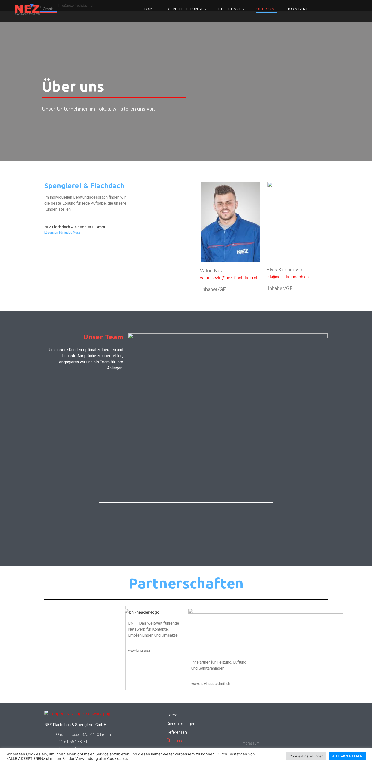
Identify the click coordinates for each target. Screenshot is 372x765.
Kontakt (298, 9)
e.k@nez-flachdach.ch (287, 276)
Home (149, 9)
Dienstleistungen (187, 9)
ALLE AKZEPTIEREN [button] (347, 756)
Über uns (266, 9)
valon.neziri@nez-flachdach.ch (229, 277)
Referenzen (231, 9)
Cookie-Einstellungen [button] (306, 756)
